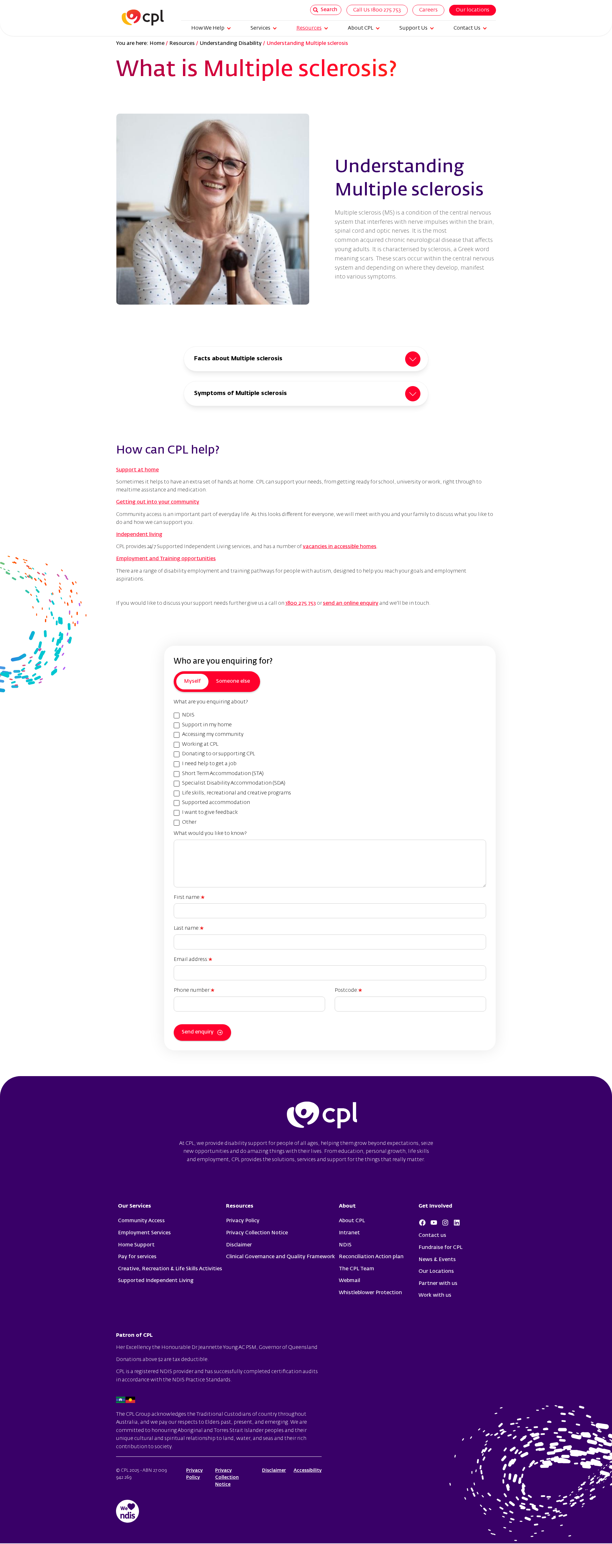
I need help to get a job (209, 763)
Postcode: (347, 990)
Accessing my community (213, 734)
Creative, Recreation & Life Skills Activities (170, 1269)
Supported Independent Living (155, 1280)
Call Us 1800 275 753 (377, 10)
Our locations (472, 10)
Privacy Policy (242, 1220)
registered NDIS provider (163, 1371)
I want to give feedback (210, 812)
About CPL (360, 28)
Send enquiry (198, 1032)
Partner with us (438, 1283)
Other (189, 822)
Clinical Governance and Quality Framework (280, 1256)
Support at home (137, 470)
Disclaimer (239, 1245)
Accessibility (308, 1470)
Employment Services (144, 1233)
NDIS (188, 715)
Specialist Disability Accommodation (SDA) (233, 783)
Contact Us (467, 28)
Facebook (422, 1222)
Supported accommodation (216, 802)
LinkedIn (457, 1222)
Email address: (191, 959)
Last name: (187, 928)
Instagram (445, 1222)
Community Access (141, 1220)
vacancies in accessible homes (339, 546)
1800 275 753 (300, 603)
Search (329, 9)
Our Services (134, 1206)
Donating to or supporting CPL (218, 754)
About (347, 1206)
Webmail (349, 1280)
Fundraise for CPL (441, 1247)
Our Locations (436, 1271)
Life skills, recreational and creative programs (236, 793)
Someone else (233, 681)
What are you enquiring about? (211, 702)
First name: (187, 897)
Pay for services (137, 1256)
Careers (428, 10)
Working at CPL (200, 744)
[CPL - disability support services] (140, 17)
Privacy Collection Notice (257, 1233)
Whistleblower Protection (370, 1292)
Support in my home (207, 725)
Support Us (413, 28)
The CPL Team (356, 1269)
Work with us (435, 1295)
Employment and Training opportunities (166, 558)
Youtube (434, 1222)
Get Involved (435, 1206)
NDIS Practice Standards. (202, 1380)
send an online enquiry (350, 603)
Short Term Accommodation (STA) (223, 773)
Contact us (432, 1235)
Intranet (349, 1233)
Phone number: (192, 990)
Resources (309, 28)
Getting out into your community (157, 502)
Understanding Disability (231, 43)
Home (156, 43)
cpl (322, 1116)
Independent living (139, 534)
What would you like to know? (210, 833)
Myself (192, 681)
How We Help (207, 28)
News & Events (437, 1259)
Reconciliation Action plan (371, 1256)
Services (260, 28)
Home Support (136, 1245)
